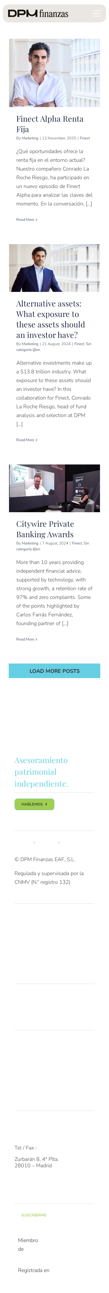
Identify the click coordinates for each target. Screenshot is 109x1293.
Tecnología (27, 1067)
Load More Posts (55, 671)
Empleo (23, 1078)
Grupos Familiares (35, 928)
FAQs (21, 1124)
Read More (25, 219)
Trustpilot (47, 841)
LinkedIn (24, 841)
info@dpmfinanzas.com (41, 1136)
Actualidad (27, 1090)
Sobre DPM (28, 1044)
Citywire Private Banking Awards (54, 488)
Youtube (70, 841)
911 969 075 (54, 1147)
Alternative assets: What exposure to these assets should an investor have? (54, 268)
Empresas (26, 940)
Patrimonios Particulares (42, 917)
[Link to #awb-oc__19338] (97, 13)
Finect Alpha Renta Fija (54, 73)
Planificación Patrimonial (42, 1009)
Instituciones (29, 951)
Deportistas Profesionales (44, 963)
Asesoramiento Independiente (49, 997)
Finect (85, 138)
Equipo (22, 1055)
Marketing (30, 138)
